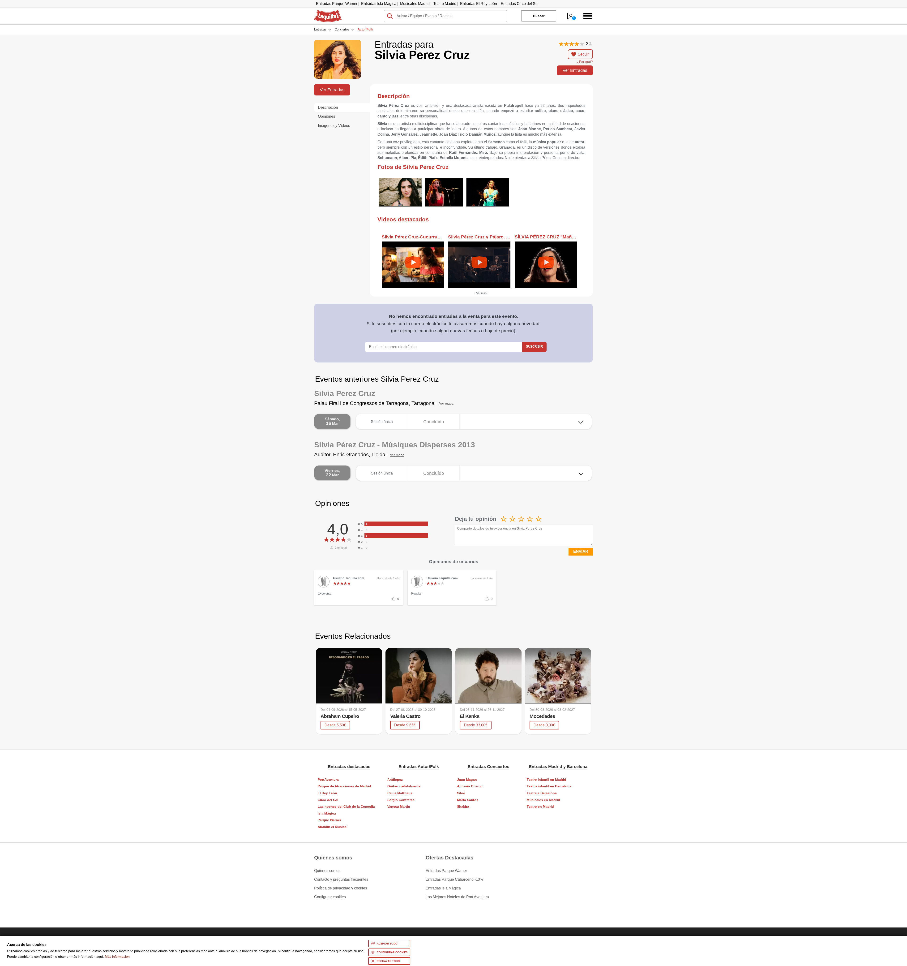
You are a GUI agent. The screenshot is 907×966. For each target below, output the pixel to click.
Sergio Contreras (401, 800)
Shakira (463, 806)
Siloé (461, 793)
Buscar (538, 16)
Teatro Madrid (444, 4)
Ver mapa (446, 403)
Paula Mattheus (399, 793)
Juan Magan (467, 779)
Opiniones (326, 116)
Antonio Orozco (470, 786)
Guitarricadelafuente (403, 786)
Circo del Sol (328, 800)
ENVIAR (580, 551)
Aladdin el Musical (332, 827)
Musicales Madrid (415, 4)
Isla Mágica (327, 813)
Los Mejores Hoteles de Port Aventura (457, 897)
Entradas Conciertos (488, 766)
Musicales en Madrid (543, 800)
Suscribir (534, 346)
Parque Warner (329, 820)
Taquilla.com (324, 12)
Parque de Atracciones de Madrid (344, 786)
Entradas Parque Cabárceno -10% (454, 879)
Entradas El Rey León (478, 4)
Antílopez (395, 779)
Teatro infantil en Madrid (546, 779)
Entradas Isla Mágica (378, 4)
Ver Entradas (575, 70)
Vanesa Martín (398, 806)
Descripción (328, 107)
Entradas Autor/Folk (418, 766)
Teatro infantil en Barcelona (549, 786)
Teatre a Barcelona (542, 793)
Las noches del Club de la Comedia (346, 806)
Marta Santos (467, 800)
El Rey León (327, 793)
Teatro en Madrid (540, 806)
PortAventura (328, 779)
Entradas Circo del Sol (520, 4)
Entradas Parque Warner (336, 4)
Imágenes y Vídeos (334, 126)
